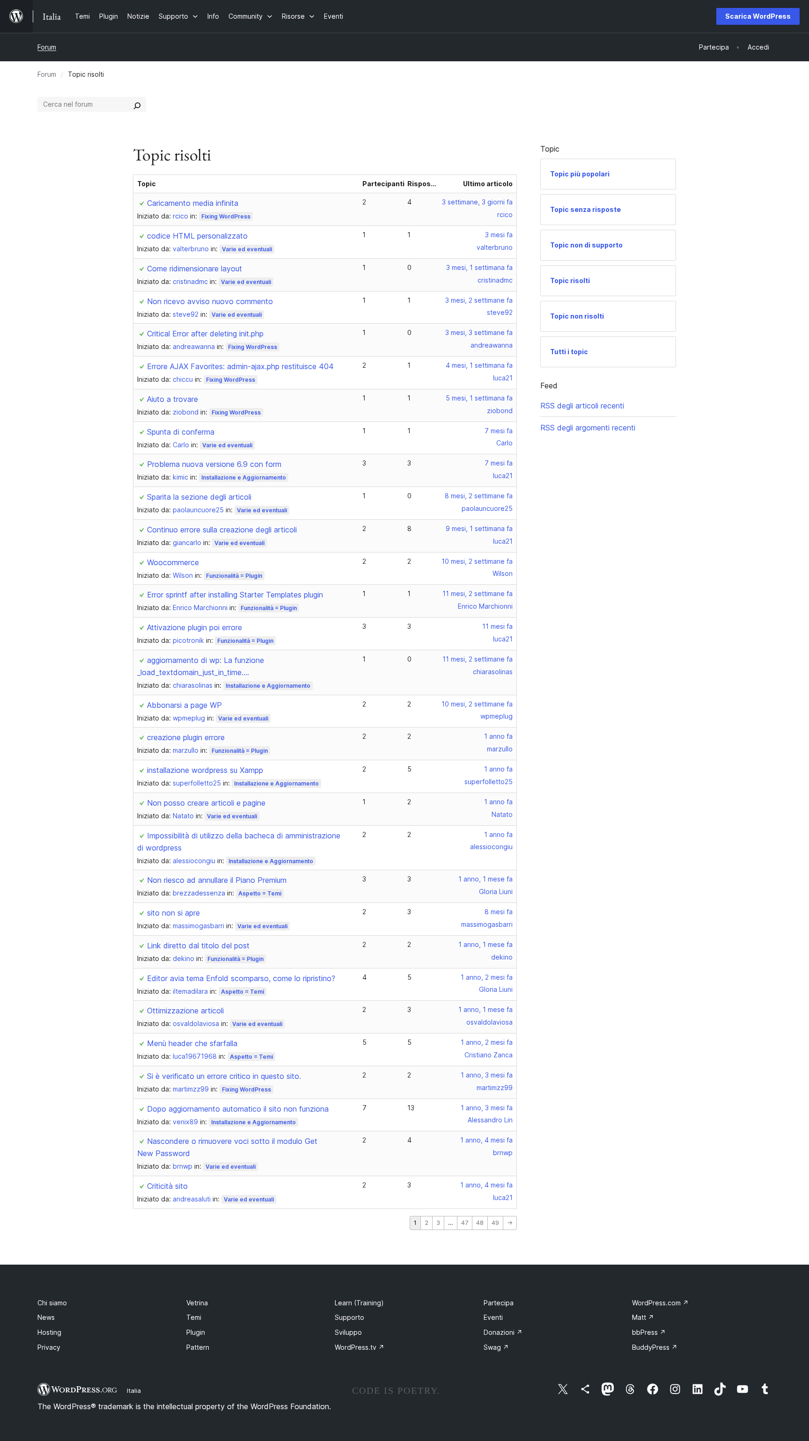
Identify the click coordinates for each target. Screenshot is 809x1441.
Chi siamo (52, 1303)
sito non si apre (173, 912)
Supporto (349, 1317)
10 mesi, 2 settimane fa (477, 561)
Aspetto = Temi (259, 893)
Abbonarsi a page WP (184, 705)
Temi (193, 1317)
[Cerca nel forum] (137, 104)
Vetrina (197, 1303)
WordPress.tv (359, 1347)
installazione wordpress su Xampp (205, 770)
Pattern (197, 1347)
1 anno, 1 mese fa (485, 879)
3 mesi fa (499, 235)
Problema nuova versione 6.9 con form (214, 464)
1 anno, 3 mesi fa (487, 1075)
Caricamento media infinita (192, 203)
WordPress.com (660, 1303)
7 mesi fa (499, 431)
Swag (496, 1347)
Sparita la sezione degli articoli (199, 497)
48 (480, 1222)
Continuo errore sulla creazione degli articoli (222, 529)
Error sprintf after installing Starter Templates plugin (235, 594)
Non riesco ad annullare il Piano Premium (217, 880)
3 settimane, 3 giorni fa (477, 202)
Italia (134, 1390)
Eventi (493, 1317)
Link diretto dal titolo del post (198, 945)
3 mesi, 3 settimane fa (479, 332)
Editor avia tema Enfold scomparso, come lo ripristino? (241, 978)
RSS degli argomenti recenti (587, 427)
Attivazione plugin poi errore (194, 627)
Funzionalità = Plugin (234, 575)
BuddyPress (654, 1347)
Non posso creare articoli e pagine (206, 803)
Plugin (195, 1332)
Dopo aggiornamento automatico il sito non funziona (238, 1109)
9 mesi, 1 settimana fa (479, 528)
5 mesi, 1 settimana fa (479, 398)
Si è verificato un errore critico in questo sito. (224, 1076)
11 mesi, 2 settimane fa (477, 593)
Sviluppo (348, 1332)
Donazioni (503, 1332)
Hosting (49, 1332)
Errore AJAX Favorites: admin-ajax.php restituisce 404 (240, 366)
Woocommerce (173, 562)
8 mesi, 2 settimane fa (479, 496)
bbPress (649, 1332)
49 (495, 1222)
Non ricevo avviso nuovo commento (210, 301)
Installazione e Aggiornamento (243, 477)
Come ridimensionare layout (194, 268)
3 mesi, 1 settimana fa (479, 267)
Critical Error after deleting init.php (205, 333)
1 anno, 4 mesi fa (486, 1140)
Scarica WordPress (758, 16)
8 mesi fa (499, 912)
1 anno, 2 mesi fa (487, 977)
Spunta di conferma (180, 432)
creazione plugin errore (186, 737)
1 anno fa (498, 736)
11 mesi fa (497, 626)
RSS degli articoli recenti (582, 405)
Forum (46, 47)
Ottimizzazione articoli (185, 1010)
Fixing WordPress (225, 216)
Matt (643, 1317)
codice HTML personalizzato (197, 235)
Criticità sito (167, 1186)
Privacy (48, 1347)
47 (464, 1222)
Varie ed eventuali (247, 249)
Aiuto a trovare (172, 399)
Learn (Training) (359, 1303)
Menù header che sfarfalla (192, 1043)
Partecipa (499, 1303)
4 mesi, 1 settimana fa (479, 365)
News (46, 1317)
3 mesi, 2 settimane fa (479, 300)
